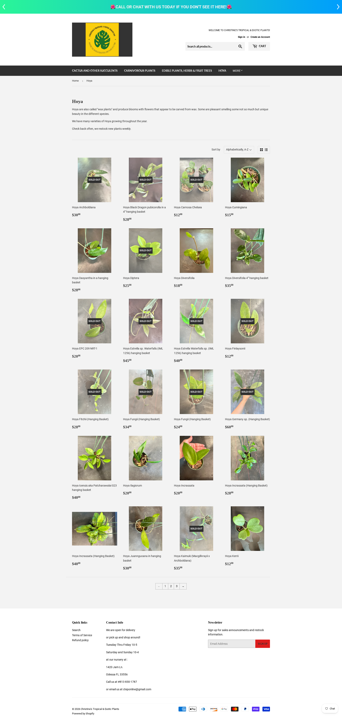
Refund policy (80, 640)
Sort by (216, 149)
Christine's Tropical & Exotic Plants (100, 708)
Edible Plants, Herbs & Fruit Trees (187, 70)
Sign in (241, 37)
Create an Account (260, 37)
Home (75, 80)
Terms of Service (82, 635)
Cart (262, 46)
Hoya (222, 70)
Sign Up (262, 643)
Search (76, 630)
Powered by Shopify (83, 713)
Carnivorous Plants (139, 70)
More (236, 70)
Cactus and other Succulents (95, 70)
